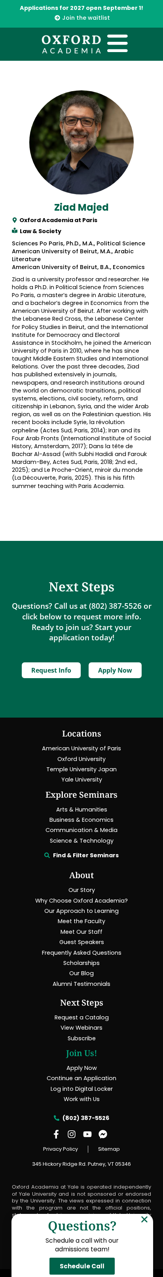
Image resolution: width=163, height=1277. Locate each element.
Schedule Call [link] (82, 1266)
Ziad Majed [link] (81, 207)
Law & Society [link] (40, 231)
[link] (81, 18)
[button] (144, 1219)
